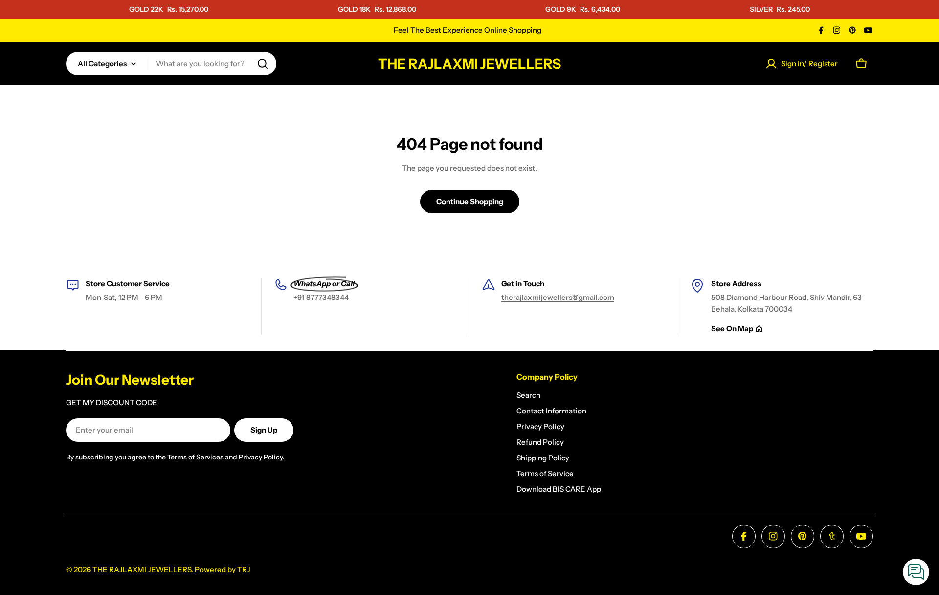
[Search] (262, 63)
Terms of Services (195, 457)
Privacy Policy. (262, 457)
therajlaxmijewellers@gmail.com (557, 297)
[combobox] (171, 63)
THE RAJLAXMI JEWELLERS (469, 63)
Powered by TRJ (222, 569)
